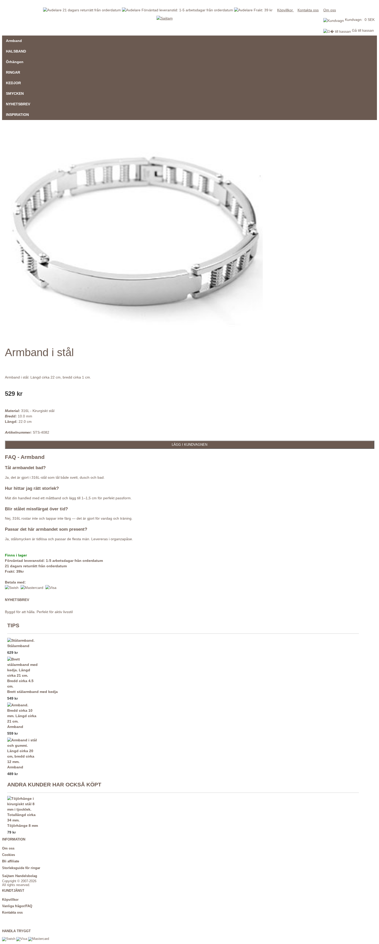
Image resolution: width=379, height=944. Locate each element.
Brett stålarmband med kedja (32, 692)
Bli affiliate (10, 861)
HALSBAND (16, 51)
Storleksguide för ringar (21, 868)
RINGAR (13, 72)
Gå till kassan (362, 30)
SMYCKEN (15, 93)
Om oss (329, 10)
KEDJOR (13, 83)
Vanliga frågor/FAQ (17, 906)
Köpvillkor (285, 10)
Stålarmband (18, 646)
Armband (14, 41)
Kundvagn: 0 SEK (360, 20)
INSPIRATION (17, 115)
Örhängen (14, 62)
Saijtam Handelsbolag (19, 876)
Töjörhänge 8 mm (22, 825)
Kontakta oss (308, 10)
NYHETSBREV (18, 104)
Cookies (8, 855)
